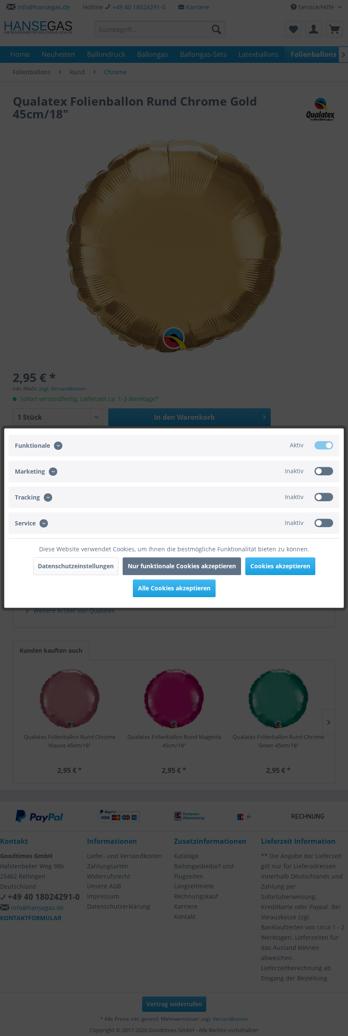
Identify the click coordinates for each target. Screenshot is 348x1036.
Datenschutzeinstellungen (76, 566)
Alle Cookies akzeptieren (174, 588)
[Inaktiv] (323, 471)
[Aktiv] (323, 445)
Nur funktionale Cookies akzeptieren (182, 566)
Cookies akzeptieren (280, 566)
